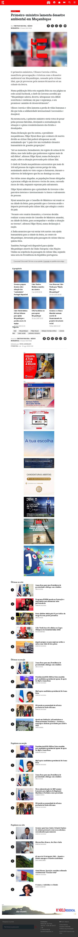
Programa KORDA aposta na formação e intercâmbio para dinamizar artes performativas (49, 601)
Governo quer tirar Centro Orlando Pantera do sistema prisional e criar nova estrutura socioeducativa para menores (50, 830)
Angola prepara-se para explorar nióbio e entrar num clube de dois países (50, 643)
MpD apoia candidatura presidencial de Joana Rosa (51, 692)
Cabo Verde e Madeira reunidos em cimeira (38, 286)
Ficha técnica (64, 924)
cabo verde (21, 333)
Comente (46, 261)
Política (13, 11)
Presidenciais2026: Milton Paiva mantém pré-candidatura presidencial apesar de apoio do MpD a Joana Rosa (51, 679)
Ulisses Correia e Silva (48, 331)
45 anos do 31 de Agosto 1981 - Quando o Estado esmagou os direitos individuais (49, 857)
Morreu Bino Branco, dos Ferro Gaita (48, 842)
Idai (15, 331)
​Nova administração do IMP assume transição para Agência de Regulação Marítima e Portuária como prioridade (49, 791)
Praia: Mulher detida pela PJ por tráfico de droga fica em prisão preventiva (50, 615)
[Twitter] (52, 25)
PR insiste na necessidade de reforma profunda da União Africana (48, 706)
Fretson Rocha (20, 26)
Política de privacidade (66, 928)
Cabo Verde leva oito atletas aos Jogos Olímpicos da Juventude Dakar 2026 (48, 629)
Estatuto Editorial (65, 926)
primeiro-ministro (34, 333)
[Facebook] (48, 25)
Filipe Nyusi (34, 331)
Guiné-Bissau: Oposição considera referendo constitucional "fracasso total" (51, 872)
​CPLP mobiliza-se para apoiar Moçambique (38, 313)
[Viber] (56, 338)
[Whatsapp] (56, 25)
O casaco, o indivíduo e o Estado (46, 885)
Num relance (65, 921)
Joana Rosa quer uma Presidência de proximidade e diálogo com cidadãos (48, 586)
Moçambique (23, 331)
